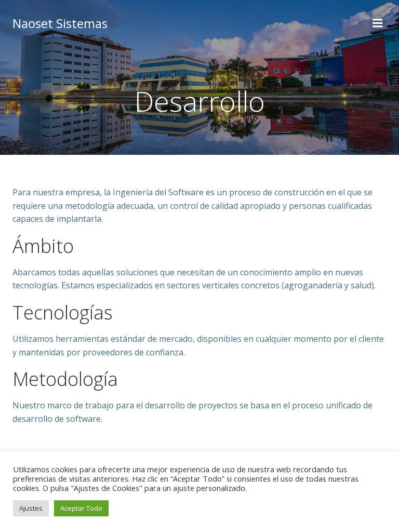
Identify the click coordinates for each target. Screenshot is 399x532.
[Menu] (378, 23)
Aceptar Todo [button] (81, 508)
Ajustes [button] (31, 508)
